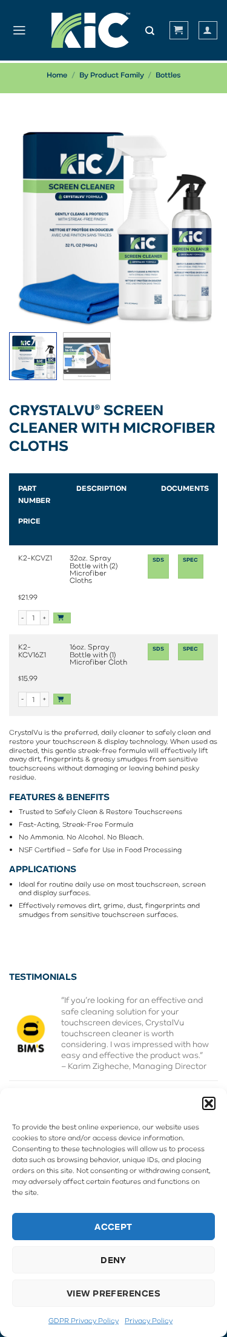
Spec (191, 559)
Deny (113, 1260)
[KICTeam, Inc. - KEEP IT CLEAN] (90, 30)
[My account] (208, 30)
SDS (159, 559)
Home (57, 74)
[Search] (149, 31)
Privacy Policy (149, 1320)
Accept (113, 1226)
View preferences (113, 1293)
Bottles (168, 74)
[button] (209, 1103)
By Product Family (111, 74)
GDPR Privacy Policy (83, 1320)
